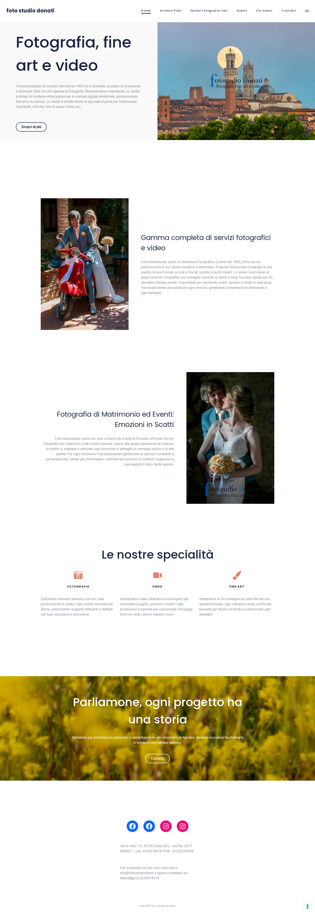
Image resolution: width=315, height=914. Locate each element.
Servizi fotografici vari (209, 11)
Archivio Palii (170, 11)
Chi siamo (264, 11)
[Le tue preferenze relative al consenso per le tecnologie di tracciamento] (307, 906)
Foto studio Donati (30, 10)
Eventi (242, 11)
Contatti (289, 11)
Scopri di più (31, 127)
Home (146, 11)
